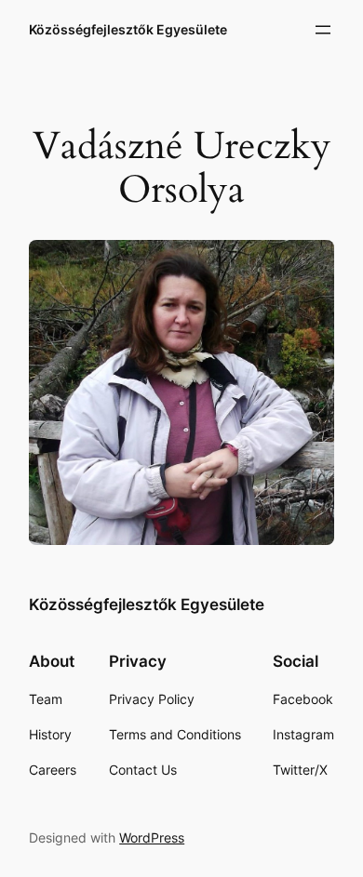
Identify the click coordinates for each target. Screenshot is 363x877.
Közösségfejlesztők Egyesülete (128, 29)
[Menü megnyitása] (323, 30)
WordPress (151, 837)
